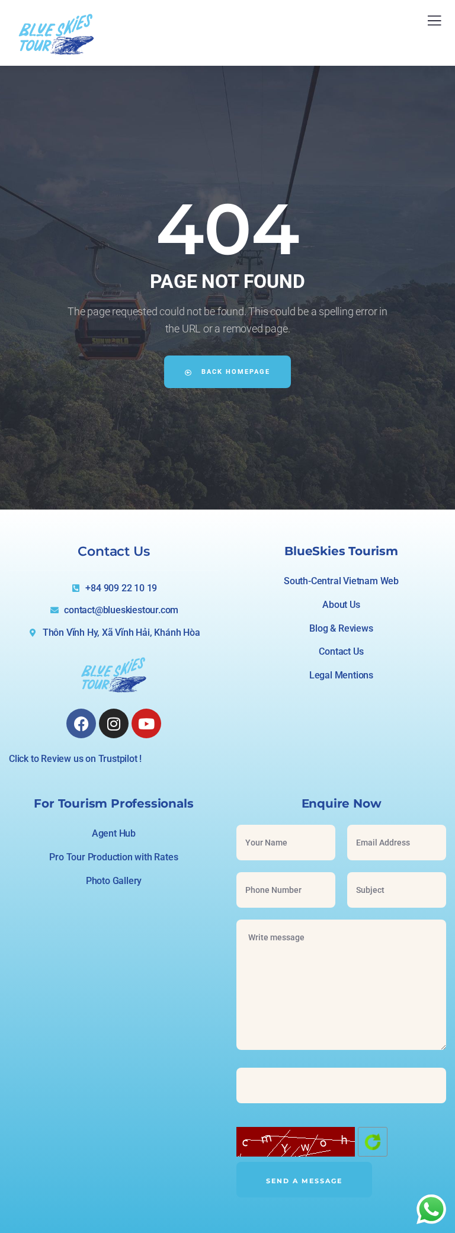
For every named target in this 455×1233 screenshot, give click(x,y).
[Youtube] (146, 723)
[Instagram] (114, 723)
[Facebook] (81, 723)
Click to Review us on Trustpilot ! (75, 758)
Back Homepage (234, 372)
